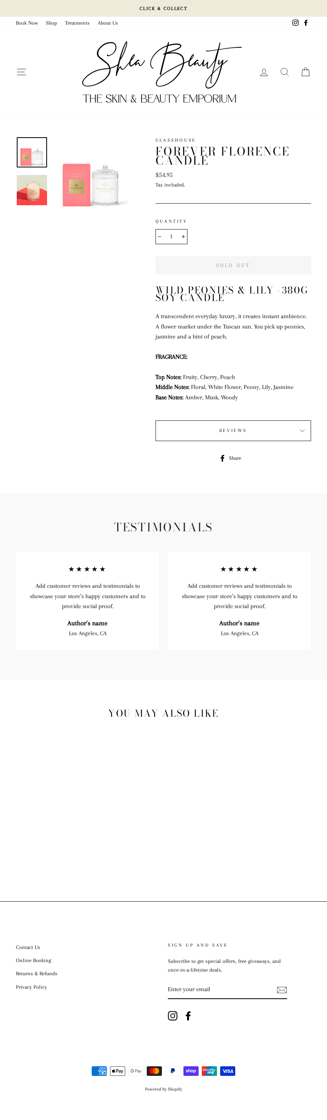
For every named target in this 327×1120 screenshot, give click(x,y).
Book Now (27, 23)
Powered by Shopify (163, 1089)
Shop (51, 23)
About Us (108, 23)
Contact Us (28, 947)
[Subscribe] (282, 990)
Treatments (77, 23)
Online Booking (33, 960)
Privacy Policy (31, 987)
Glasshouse (176, 140)
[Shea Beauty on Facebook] (188, 1016)
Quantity (171, 221)
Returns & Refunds (36, 973)
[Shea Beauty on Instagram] (172, 1016)
